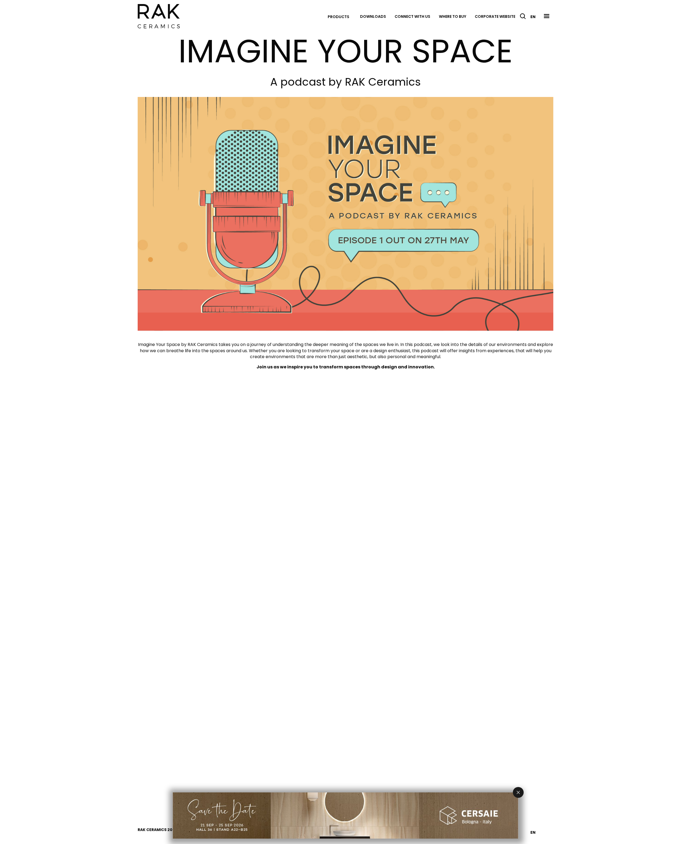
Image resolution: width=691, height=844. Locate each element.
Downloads (373, 16)
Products (338, 16)
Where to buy (452, 16)
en (533, 16)
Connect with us (412, 16)
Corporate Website (495, 16)
